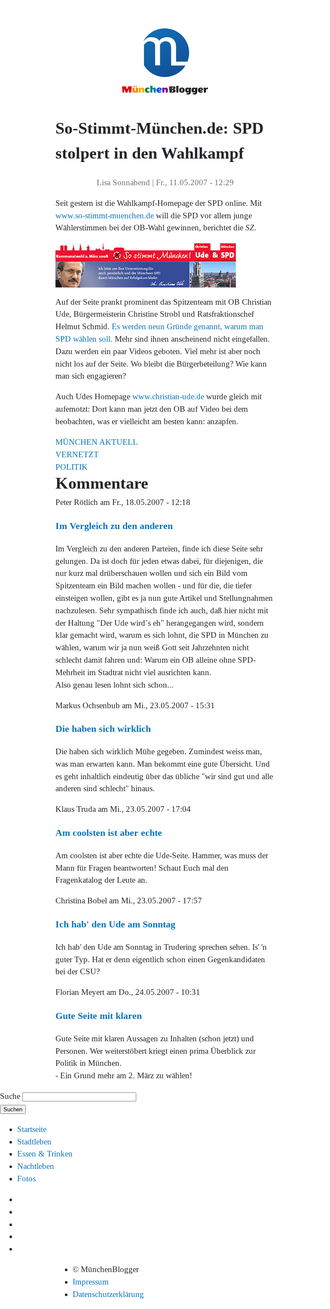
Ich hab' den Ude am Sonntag (115, 924)
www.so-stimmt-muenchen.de (104, 215)
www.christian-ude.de (168, 396)
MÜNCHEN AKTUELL (96, 442)
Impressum (91, 1281)
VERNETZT (77, 454)
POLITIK (71, 466)
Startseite (31, 1129)
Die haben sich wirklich (103, 728)
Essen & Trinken (45, 1153)
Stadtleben (34, 1141)
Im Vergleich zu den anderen (114, 525)
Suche (10, 1096)
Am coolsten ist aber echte (108, 832)
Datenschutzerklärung (108, 1294)
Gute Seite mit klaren (98, 1015)
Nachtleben (35, 1166)
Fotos (26, 1178)
